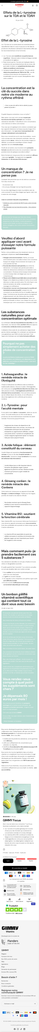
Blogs (3, 967)
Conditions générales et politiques (19, 1025)
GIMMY (9, 1021)
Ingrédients (4, 964)
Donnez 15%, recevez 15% (9, 972)
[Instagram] (18, 1029)
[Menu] (2, 5)
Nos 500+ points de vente (9, 959)
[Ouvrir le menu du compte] (33, 5)
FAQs (2, 961)
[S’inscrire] (35, 1004)
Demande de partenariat (8, 969)
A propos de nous (6, 956)
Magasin (3, 954)
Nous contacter (6, 983)
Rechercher (4, 981)
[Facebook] (15, 1029)
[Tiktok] (21, 1029)
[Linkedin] (24, 1029)
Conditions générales (7, 986)
